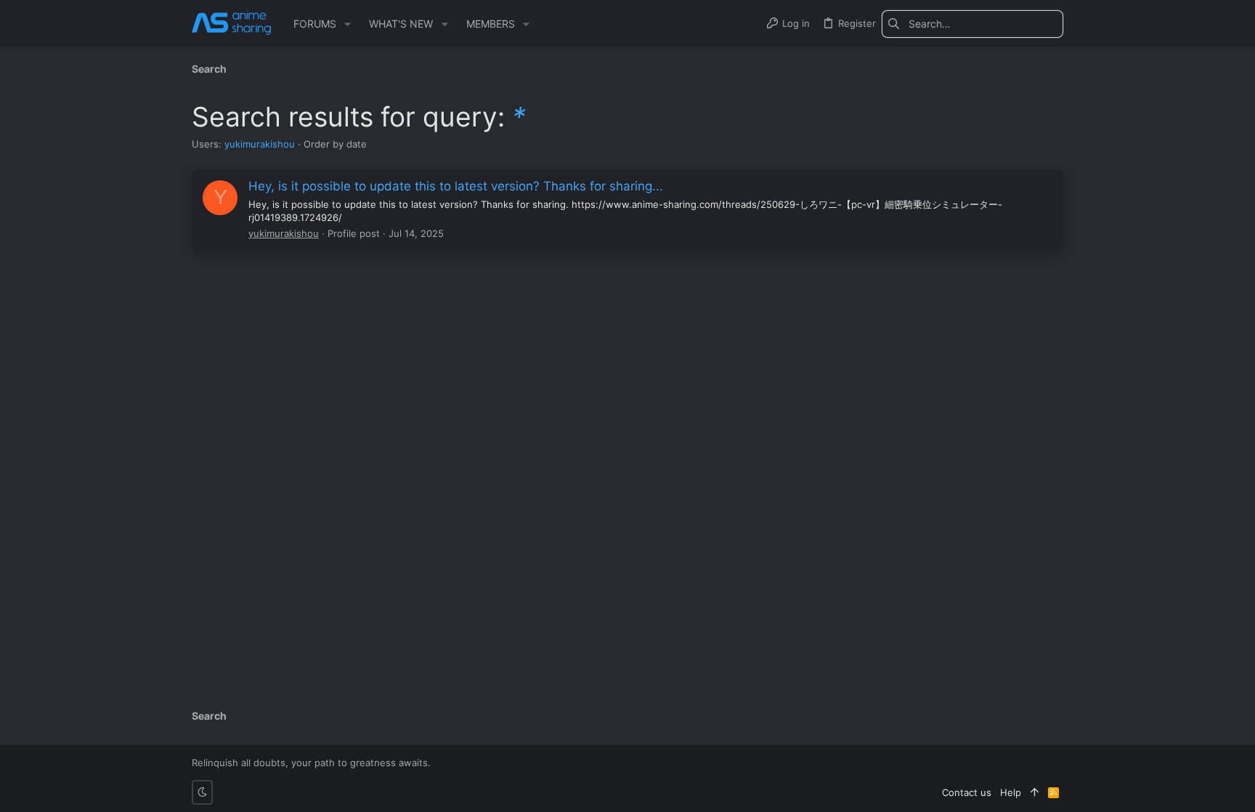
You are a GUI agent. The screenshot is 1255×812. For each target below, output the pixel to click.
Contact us (966, 792)
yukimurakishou (259, 144)
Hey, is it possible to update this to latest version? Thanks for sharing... (455, 186)
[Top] (1034, 792)
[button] (347, 24)
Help (1010, 792)
